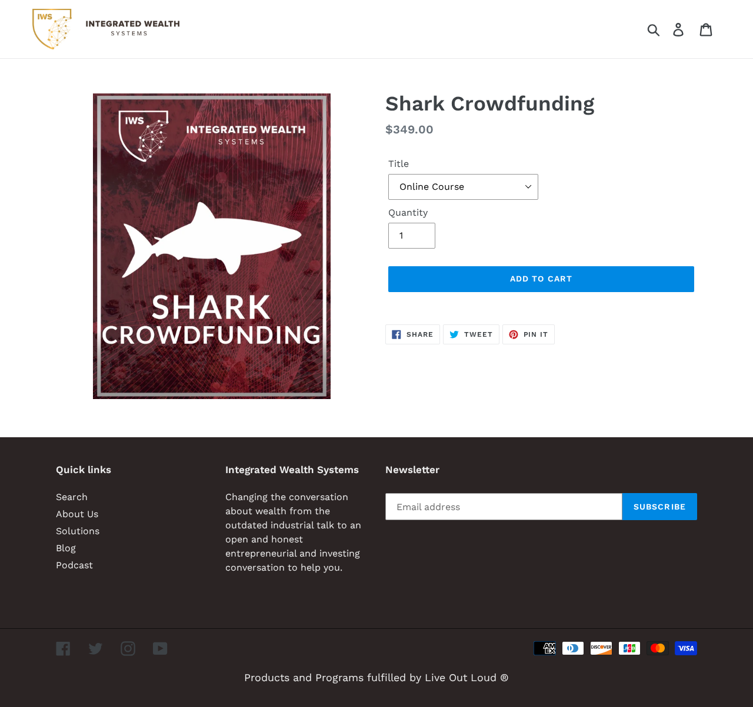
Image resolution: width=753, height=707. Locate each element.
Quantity (408, 212)
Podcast (74, 565)
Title (398, 163)
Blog (66, 548)
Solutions (77, 531)
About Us (77, 514)
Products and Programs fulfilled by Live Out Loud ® (376, 677)
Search (72, 496)
